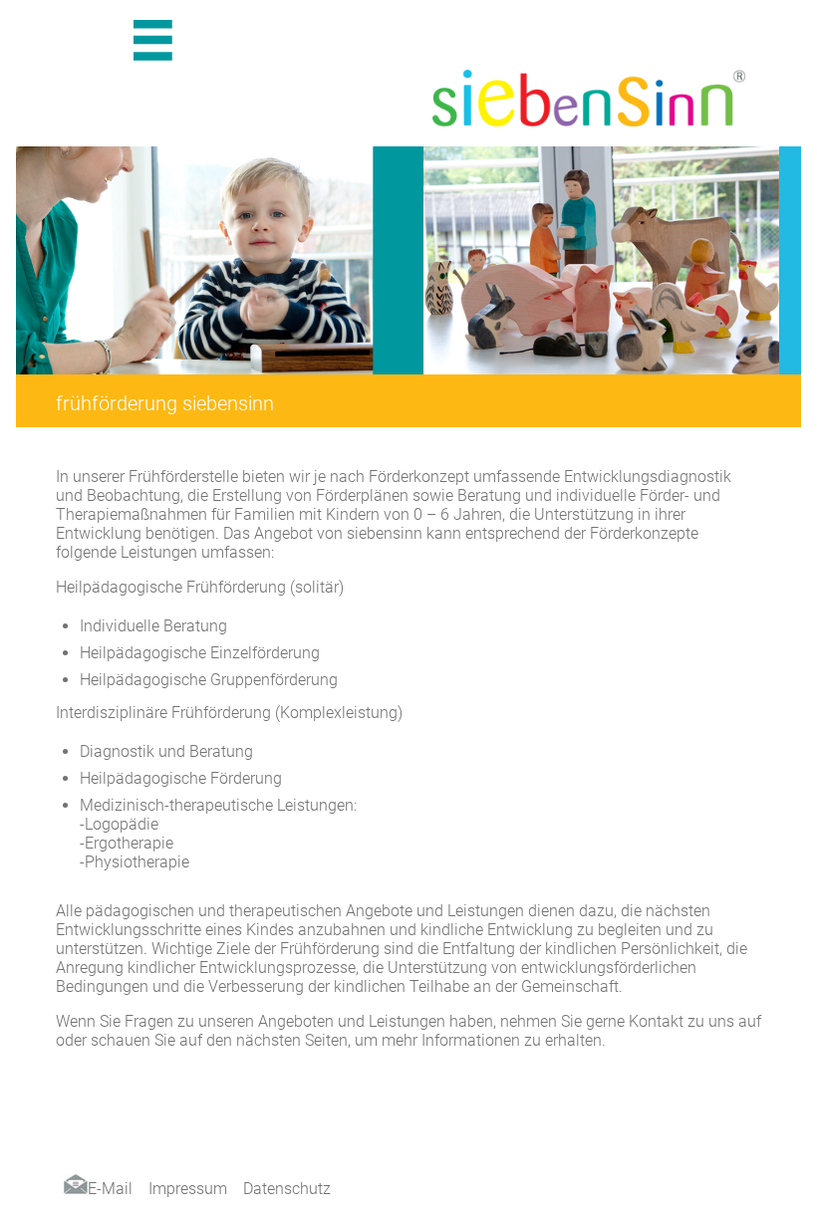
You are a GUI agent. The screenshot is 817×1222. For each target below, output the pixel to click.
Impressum (187, 1188)
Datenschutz (287, 1188)
